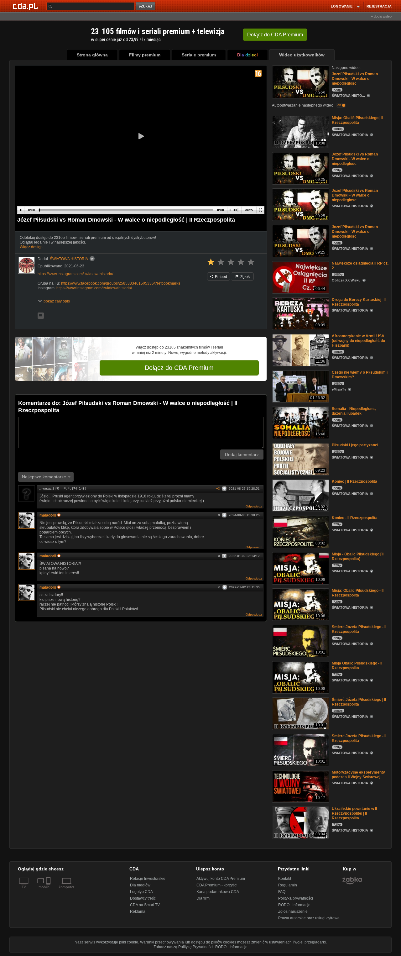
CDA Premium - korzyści (216, 885)
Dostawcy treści (143, 898)
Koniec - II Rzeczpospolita (355, 518)
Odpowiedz (254, 506)
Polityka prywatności (295, 898)
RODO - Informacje (231, 947)
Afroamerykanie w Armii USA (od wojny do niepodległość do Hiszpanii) (358, 341)
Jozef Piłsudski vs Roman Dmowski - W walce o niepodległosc (355, 79)
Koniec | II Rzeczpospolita (354, 481)
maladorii (47, 515)
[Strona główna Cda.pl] (26, 6)
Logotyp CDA (141, 892)
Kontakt (284, 878)
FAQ (281, 892)
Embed (220, 277)
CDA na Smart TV (145, 905)
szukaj (146, 6)
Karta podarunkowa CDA (217, 892)
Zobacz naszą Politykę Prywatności (183, 947)
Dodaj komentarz (242, 454)
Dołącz (275, 34)
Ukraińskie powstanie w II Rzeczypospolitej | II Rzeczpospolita (354, 813)
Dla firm (203, 898)
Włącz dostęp (31, 247)
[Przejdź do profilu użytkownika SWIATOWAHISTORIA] (26, 265)
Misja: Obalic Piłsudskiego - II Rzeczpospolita (357, 592)
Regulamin (287, 885)
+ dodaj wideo (381, 16)
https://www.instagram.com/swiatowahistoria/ (75, 274)
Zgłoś (244, 277)
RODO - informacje (294, 905)
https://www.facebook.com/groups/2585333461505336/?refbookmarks (120, 283)
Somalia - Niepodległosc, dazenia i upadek (354, 411)
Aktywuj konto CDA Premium (220, 878)
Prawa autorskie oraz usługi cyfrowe (309, 918)
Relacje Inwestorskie (147, 878)
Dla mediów (140, 885)
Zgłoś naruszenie (293, 911)
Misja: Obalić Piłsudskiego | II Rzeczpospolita (357, 120)
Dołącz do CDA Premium (179, 367)
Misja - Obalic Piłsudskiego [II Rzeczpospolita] (357, 556)
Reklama (137, 911)
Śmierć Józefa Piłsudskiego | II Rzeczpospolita (359, 701)
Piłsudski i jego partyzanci (355, 445)
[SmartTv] (49, 891)
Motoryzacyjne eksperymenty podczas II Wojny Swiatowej (358, 774)
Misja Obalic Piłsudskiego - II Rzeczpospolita (357, 665)
